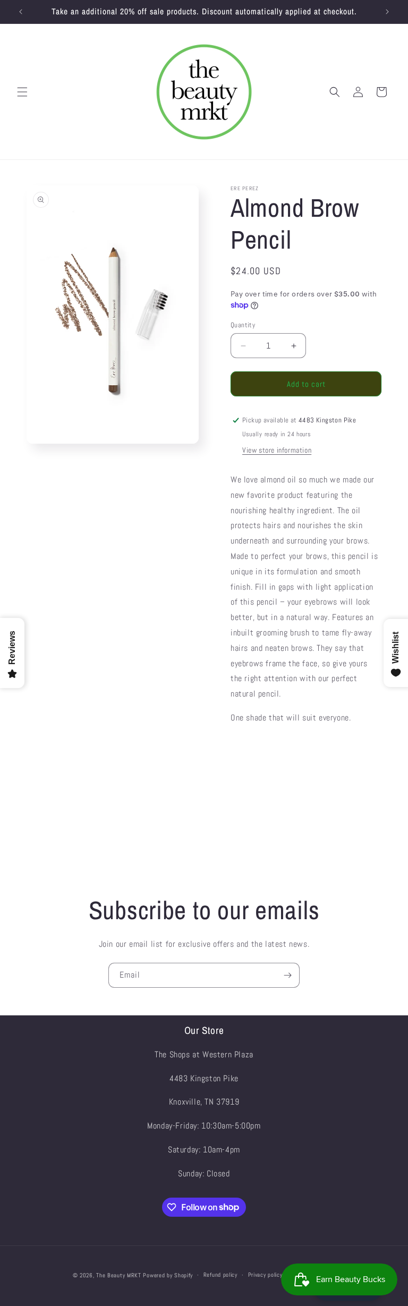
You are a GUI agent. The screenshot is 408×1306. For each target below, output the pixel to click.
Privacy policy (265, 1274)
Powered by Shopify (168, 1275)
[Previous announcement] (20, 11)
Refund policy (220, 1274)
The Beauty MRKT (118, 1275)
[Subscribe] (287, 975)
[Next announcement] (387, 11)
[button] (22, 92)
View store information (276, 450)
